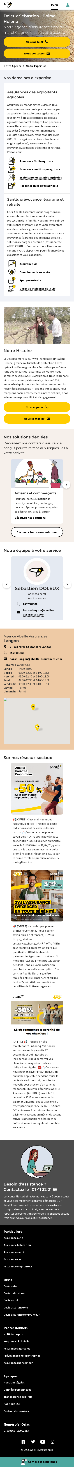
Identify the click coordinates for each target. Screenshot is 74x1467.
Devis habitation (14, 1293)
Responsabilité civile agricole (39, 185)
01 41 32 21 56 (44, 1189)
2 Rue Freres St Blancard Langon (31, 647)
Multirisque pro (13, 1334)
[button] (66, 492)
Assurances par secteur (18, 1363)
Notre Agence (13, 66)
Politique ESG (12, 1404)
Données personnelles (17, 1389)
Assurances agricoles (17, 1348)
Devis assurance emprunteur (22, 1314)
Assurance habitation (17, 1245)
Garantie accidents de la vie (38, 288)
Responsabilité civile (16, 1341)
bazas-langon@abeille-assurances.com (36, 659)
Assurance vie (28, 264)
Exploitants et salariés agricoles (41, 177)
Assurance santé (14, 1252)
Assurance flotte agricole (36, 161)
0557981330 (17, 653)
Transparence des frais (18, 1396)
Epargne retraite (30, 280)
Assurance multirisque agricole (40, 169)
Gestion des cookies (16, 1411)
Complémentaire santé (35, 272)
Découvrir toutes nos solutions (37, 532)
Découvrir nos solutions (30, 517)
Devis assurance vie (16, 1307)
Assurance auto (13, 1238)
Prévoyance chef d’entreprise (22, 1355)
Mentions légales (14, 1382)
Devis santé (11, 1300)
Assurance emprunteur (18, 1266)
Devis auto (10, 1286)
